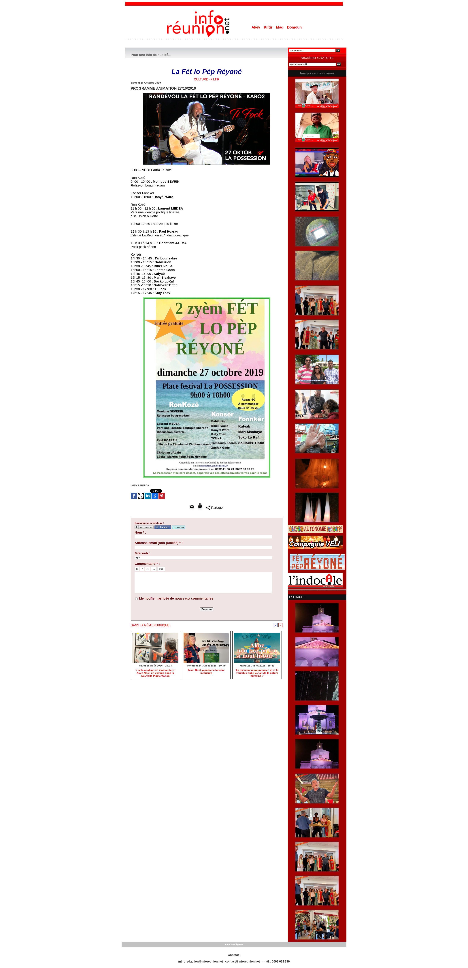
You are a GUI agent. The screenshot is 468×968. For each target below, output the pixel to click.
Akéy (256, 27)
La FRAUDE (297, 597)
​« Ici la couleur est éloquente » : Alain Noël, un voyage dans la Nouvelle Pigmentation (155, 672)
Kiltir (268, 27)
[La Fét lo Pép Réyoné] (206, 94)
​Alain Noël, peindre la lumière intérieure (206, 671)
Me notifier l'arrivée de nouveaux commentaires (176, 598)
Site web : (142, 553)
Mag (280, 27)
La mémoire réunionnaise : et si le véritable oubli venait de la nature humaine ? (257, 672)
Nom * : (140, 532)
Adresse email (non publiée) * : (159, 543)
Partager (217, 507)
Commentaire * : (147, 564)
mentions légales (234, 944)
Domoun (294, 27)
